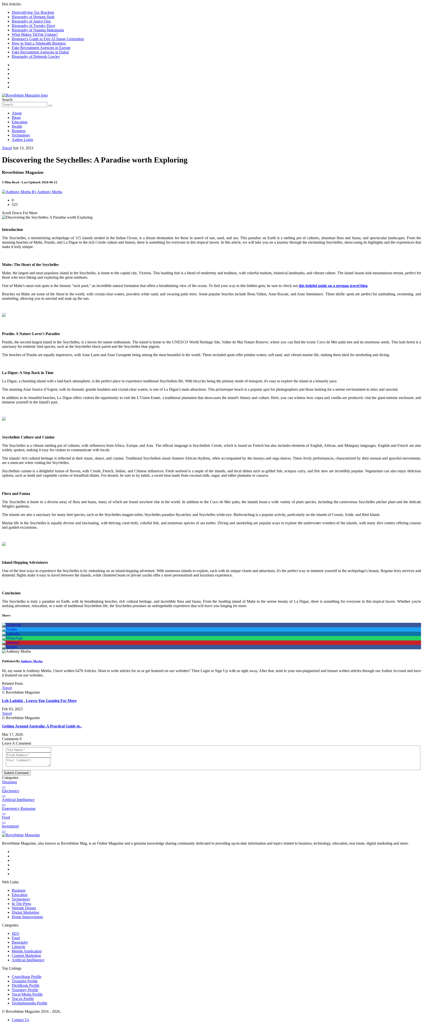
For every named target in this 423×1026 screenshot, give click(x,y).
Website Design (24, 908)
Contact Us (20, 1020)
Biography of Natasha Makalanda (38, 30)
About (17, 113)
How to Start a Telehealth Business (39, 43)
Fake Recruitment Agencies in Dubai (40, 52)
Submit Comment (16, 773)
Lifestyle (18, 947)
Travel (7, 148)
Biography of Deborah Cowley (36, 56)
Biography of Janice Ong (31, 21)
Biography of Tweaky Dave (33, 26)
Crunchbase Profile (26, 977)
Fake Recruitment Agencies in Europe (41, 48)
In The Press (21, 903)
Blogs (16, 117)
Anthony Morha (32, 661)
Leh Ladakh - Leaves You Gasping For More (39, 701)
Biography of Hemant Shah (33, 17)
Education (19, 122)
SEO (15, 933)
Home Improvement (27, 917)
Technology (21, 135)
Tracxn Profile (23, 999)
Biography (20, 942)
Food (16, 938)
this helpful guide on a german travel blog (333, 286)
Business (18, 131)
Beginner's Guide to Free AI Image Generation (48, 39)
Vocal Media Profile (27, 994)
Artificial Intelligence (28, 960)
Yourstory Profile (25, 990)
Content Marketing (26, 955)
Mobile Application (27, 951)
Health (17, 126)
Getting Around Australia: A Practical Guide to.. (42, 726)
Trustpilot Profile (25, 981)
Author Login (22, 140)
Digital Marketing (25, 912)
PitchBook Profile (25, 985)
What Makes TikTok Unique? (35, 34)
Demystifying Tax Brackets (33, 12)
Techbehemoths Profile (29, 1003)
